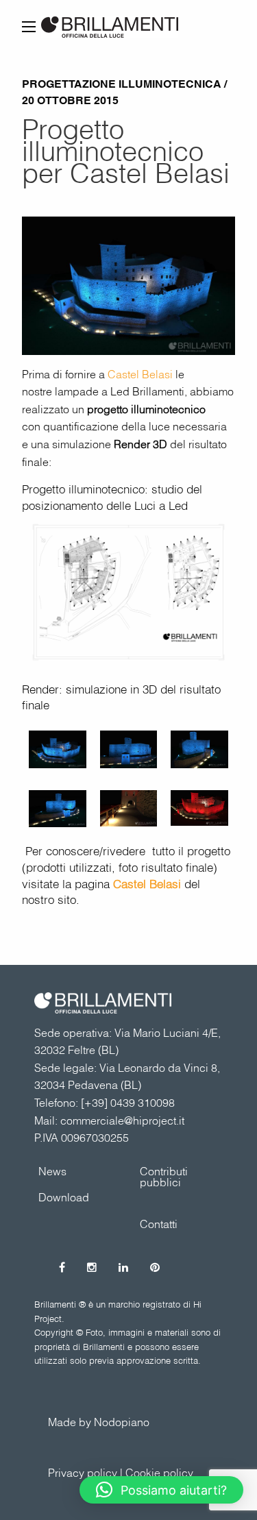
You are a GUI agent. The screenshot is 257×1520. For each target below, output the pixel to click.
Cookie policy (159, 1473)
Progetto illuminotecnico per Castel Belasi (126, 151)
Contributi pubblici (164, 1176)
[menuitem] (179, 1176)
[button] (161, 1490)
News (52, 1171)
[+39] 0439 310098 (128, 1103)
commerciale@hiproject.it (122, 1120)
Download (63, 1197)
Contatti (159, 1224)
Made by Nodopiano (98, 1422)
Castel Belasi (140, 374)
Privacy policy (82, 1473)
